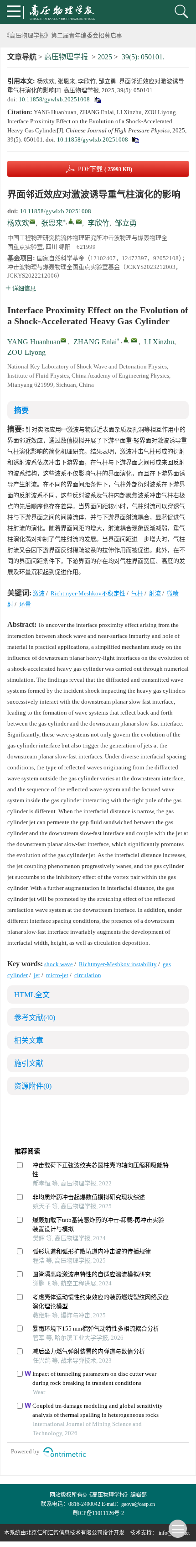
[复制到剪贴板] (97, 99)
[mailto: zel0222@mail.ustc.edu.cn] (134, 340)
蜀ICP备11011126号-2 (98, 1513)
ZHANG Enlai (95, 342)
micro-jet (57, 975)
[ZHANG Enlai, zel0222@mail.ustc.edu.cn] (126, 339)
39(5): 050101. (143, 57)
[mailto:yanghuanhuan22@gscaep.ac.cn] (32, 221)
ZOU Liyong (26, 352)
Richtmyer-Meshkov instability (118, 964)
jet (37, 975)
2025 (105, 57)
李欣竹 (98, 223)
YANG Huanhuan (33, 342)
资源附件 (33, 1086)
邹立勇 (126, 223)
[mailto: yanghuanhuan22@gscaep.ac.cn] (63, 340)
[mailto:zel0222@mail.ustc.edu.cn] (79, 221)
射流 (155, 593)
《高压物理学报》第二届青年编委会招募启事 (63, 35)
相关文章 (28, 1040)
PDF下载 (105, 169)
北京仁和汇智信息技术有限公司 (64, 1533)
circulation (87, 975)
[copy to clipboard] (135, 139)
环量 (25, 604)
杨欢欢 (18, 223)
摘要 (21, 410)
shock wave (58, 964)
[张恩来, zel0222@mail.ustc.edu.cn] (70, 221)
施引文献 (28, 1063)
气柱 (137, 593)
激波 (39, 593)
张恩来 (52, 223)
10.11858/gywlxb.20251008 (54, 99)
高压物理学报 (66, 57)
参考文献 (34, 1017)
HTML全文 (32, 995)
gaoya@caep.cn (138, 1504)
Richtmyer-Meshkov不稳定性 (88, 593)
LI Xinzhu (159, 342)
